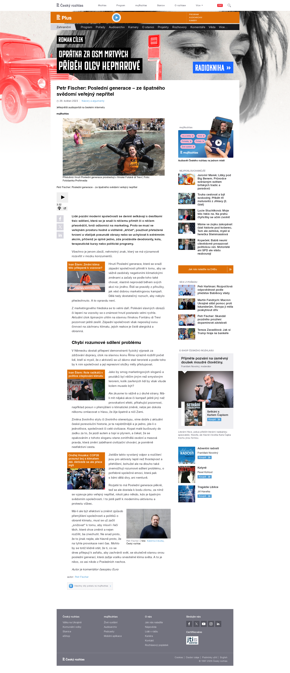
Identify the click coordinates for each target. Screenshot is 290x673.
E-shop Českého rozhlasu (196, 350)
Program (120, 5)
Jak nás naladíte (154, 622)
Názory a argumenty (93, 100)
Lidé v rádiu (151, 631)
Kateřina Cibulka (155, 541)
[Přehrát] (62, 197)
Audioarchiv (195, 17)
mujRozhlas (141, 5)
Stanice (161, 5)
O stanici (148, 27)
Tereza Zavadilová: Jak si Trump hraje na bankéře (214, 331)
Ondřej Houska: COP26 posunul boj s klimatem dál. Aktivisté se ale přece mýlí (85, 460)
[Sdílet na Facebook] (60, 218)
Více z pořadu (188, 282)
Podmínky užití (209, 657)
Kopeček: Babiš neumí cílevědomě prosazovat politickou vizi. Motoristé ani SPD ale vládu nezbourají (214, 247)
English (223, 657)
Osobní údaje (192, 657)
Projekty (163, 27)
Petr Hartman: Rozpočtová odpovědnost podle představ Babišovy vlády (215, 290)
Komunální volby (72, 627)
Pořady (100, 27)
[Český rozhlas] (70, 5)
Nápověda (150, 627)
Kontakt (149, 640)
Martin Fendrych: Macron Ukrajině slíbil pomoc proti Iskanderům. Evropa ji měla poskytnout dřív (215, 305)
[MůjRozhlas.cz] (63, 114)
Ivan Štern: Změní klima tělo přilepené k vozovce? (85, 266)
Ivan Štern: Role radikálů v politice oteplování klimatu (86, 374)
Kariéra (149, 636)
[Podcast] (59, 208)
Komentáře (197, 27)
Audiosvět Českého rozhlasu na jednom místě (201, 160)
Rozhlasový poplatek (156, 645)
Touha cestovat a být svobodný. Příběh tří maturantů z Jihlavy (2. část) (212, 199)
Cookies (179, 657)
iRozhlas (102, 5)
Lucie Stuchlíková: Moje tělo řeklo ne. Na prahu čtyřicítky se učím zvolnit (214, 214)
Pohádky (185, 141)
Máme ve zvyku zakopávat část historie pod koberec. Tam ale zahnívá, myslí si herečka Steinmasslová (215, 229)
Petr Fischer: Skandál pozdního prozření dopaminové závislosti (212, 319)
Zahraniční (64, 27)
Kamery (193, 21)
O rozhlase (180, 5)
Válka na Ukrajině (72, 622)
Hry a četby (186, 136)
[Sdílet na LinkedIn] (60, 235)
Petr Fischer (82, 576)
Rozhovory (179, 27)
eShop (66, 636)
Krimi (200, 136)
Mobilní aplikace (113, 636)
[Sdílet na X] (60, 226)
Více (223, 27)
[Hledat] (229, 5)
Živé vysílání (187, 147)
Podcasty (109, 631)
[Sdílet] (65, 208)
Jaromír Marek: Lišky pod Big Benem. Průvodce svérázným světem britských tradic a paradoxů (214, 182)
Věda (212, 27)
